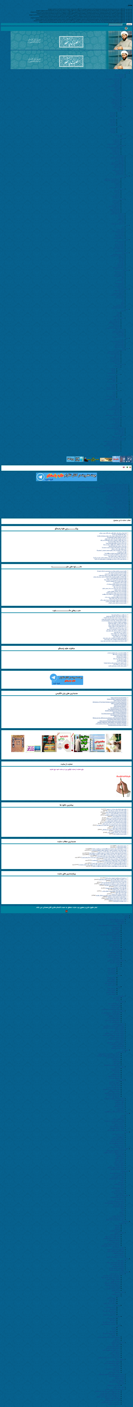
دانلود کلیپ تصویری (117, 1264)
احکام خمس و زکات (117, 1037)
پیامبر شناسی (119, 1067)
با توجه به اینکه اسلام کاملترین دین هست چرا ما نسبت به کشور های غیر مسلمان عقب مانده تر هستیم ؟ (103, 865)
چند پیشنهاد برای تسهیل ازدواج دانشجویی (118, 500)
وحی (122, 1115)
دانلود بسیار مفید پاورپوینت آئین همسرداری (116, 819)
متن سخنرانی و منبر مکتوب (114, 1389)
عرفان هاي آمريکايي (113, 1348)
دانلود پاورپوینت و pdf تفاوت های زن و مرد (116, 814)
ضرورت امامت (114, 1081)
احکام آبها (116, 998)
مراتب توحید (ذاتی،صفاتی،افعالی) (108, 1055)
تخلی (118, 964)
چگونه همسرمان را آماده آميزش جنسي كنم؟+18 (116, 885)
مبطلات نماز (115, 929)
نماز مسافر (116, 938)
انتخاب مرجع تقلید (113, 951)
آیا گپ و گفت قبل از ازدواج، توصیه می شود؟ (118, 512)
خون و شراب (115, 1007)
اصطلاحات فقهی (118, 1046)
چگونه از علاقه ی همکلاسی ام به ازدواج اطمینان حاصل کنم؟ (114, 491)
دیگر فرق (112, 1301)
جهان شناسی (119, 1102)
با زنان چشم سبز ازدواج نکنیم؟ (120, 901)
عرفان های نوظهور (117, 1342)
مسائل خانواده (115, 1231)
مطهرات (121, 996)
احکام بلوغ (116, 958)
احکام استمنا (111, 977)
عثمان (122, 1212)
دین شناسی (120, 1109)
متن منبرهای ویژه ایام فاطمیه (109, 1395)
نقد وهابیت (120, 1199)
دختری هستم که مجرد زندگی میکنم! (119, 513)
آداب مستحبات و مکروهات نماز (109, 925)
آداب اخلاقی (120, 1156)
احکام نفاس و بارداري (112, 1020)
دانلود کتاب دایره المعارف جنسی (119, 816)
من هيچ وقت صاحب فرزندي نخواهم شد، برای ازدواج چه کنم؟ (114, 486)
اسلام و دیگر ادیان (109, 1303)
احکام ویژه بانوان (118, 1011)
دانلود (126, 1258)
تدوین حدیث (120, 1136)
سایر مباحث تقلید (114, 957)
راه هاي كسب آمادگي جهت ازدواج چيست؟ (118, 497)
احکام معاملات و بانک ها (115, 1042)
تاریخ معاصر (120, 1190)
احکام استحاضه (114, 1018)
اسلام (118, 1296)
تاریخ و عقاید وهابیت (117, 1197)
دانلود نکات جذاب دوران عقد (120, 827)
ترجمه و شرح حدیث (117, 1141)
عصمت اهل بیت (114, 1096)
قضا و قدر (116, 1061)
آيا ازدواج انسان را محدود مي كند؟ (120, 493)
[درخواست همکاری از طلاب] (34, 751)
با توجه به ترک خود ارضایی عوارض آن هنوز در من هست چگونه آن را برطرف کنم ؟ (108, 853)
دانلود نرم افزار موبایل (116, 1268)
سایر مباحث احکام (117, 1048)
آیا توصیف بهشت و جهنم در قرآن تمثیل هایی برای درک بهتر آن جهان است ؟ (109, 863)
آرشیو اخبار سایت (118, 1380)
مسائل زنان (120, 1359)
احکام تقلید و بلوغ (118, 949)
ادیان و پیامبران (118, 1175)
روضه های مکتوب (113, 1404)
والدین (117, 1227)
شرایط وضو (111, 988)
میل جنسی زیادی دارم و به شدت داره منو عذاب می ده (114, 882)
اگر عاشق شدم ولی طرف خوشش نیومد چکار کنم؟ (117, 515)
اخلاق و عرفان (123, 1149)
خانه (126, 916)
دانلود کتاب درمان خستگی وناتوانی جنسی (117, 832)
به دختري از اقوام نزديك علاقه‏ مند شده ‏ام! (118, 494)
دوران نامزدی (115, 1242)
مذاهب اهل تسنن (118, 1206)
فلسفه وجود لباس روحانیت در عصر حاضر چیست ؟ (115, 859)
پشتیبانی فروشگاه (113, 1385)
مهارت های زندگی (117, 1247)
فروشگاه (121, 1383)
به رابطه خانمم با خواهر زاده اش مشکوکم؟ (117, 897)
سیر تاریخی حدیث (118, 1134)
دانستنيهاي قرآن (118, 1119)
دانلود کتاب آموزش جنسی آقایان (119, 828)
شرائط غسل (111, 981)
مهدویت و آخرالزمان (117, 1273)
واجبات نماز (116, 947)
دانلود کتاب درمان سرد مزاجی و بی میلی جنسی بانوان (114, 824)
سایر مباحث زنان (114, 1372)
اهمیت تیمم (112, 968)
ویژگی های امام (114, 1083)
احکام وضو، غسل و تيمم (115, 960)
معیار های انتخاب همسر (111, 1238)
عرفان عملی (119, 1160)
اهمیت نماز (116, 927)
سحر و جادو (116, 1355)
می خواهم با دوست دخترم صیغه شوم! (119, 506)
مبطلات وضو (111, 992)
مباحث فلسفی (119, 1106)
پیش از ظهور (115, 1281)
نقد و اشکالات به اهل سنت (115, 1219)
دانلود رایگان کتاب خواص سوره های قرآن (117, 811)
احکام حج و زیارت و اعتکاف (114, 1033)
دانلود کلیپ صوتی (118, 1266)
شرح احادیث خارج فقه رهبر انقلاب (108, 1396)
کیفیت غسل (111, 985)
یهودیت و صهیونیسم (109, 1324)
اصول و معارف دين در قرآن (114, 1121)
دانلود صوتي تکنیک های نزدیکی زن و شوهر (117, 809)
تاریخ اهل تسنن (119, 1204)
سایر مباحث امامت (113, 1095)
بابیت (114, 1329)
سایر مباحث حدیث (117, 1147)
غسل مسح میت (110, 983)
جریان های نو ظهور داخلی (111, 1350)
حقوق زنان (116, 1370)
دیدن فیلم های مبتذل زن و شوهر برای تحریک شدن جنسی (113, 884)
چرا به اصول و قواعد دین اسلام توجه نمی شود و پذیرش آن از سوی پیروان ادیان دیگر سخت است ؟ (104, 857)
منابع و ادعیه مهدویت (112, 1285)
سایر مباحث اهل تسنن (116, 1217)
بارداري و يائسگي (114, 1016)
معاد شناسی (119, 1104)
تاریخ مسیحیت (111, 1307)
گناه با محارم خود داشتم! (121, 892)
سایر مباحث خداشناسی (112, 1065)
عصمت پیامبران (114, 1078)
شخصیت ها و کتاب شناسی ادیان (109, 1337)
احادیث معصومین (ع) (116, 1143)
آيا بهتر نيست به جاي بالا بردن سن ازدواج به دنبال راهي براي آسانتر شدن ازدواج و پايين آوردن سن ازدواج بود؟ (103, 487)
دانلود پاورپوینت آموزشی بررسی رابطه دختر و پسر (115, 822)
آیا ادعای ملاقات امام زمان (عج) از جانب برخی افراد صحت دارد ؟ (112, 856)
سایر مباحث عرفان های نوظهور (109, 1357)
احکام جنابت (111, 979)
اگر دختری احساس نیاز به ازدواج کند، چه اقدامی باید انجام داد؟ (113, 488)
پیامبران (117, 1072)
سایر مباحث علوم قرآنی (115, 1130)
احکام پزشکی (119, 1029)
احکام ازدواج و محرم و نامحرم (113, 1027)
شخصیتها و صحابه (118, 1188)
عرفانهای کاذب (118, 1162)
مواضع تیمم (112, 972)
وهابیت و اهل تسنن (121, 1195)
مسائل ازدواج (119, 1232)
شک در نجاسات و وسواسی (110, 1009)
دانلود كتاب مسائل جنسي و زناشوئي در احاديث (116, 815)
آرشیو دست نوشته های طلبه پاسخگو (111, 1374)
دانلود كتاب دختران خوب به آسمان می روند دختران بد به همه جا (112, 825)
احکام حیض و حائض (113, 1014)
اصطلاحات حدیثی (118, 1137)
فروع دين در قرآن (118, 1122)
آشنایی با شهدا (119, 1193)
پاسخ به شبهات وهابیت (116, 1201)
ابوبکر (122, 1208)
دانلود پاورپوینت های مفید (115, 1262)
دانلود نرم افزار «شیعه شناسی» (120, 831)
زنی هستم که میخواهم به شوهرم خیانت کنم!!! (116, 878)
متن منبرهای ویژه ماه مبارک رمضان (107, 1391)
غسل (118, 975)
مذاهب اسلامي (119, 1184)
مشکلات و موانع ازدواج (112, 1244)
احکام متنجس (115, 1005)
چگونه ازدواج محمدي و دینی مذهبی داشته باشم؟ (117, 503)
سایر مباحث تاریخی (117, 1191)
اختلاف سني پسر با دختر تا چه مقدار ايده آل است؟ (116, 484)
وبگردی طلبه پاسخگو (116, 1381)
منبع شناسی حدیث (117, 1139)
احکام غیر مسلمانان (117, 1044)
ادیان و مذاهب (119, 1292)
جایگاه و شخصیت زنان (112, 1363)
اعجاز (122, 1117)
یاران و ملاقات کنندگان (112, 1283)
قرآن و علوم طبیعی (117, 1128)
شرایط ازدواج (115, 1234)
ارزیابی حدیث (119, 1145)
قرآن (126, 1113)
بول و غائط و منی (114, 1003)
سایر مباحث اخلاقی (117, 1169)
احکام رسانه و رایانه (117, 1031)
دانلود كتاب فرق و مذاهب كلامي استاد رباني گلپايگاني (114, 830)
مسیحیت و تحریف (109, 1314)
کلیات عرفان (119, 1154)
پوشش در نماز (115, 944)
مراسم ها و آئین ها (109, 1311)
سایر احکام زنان (114, 1022)
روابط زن (116, 1367)
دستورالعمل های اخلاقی (115, 1167)
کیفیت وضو (112, 990)
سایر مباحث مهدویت (113, 1288)
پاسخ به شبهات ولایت (122, 846)
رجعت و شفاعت (114, 1091)
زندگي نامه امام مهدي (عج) (110, 1277)
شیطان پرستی (115, 1354)
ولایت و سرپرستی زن (112, 1368)
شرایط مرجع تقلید (113, 955)
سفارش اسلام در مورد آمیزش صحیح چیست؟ (116, 898)
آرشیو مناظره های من (116, 1376)
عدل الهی (116, 1063)
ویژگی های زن (115, 1365)
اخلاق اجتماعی (119, 1163)
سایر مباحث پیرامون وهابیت (114, 1203)
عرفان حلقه (115, 1352)
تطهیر (118, 999)
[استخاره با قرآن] (106, 459)
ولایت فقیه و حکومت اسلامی (114, 1098)
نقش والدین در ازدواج (112, 1236)
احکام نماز (120, 923)
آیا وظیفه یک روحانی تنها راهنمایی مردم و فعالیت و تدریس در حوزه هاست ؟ (109, 860)
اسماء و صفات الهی (113, 1057)
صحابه (121, 1214)
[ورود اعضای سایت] (70, 459)
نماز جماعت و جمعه (113, 940)
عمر (122, 1210)
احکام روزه (120, 1040)
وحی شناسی (115, 1074)
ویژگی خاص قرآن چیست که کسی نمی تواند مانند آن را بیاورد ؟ (112, 852)
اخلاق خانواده (119, 1165)
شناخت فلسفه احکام (116, 919)
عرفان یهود (116, 1344)
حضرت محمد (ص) (117, 1177)
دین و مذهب (115, 1294)
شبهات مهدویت (114, 1286)
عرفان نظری (119, 1158)
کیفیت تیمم (112, 973)
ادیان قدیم (116, 1340)
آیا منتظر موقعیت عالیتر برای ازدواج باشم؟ (118, 510)
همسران (117, 1229)
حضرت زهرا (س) (114, 1087)
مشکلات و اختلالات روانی (115, 1251)
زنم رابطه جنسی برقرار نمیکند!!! (120, 890)
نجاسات (121, 1001)
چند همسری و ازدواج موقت (110, 1245)
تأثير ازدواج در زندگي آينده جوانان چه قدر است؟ (117, 496)
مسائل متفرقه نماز (113, 932)
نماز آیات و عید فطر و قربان (110, 934)
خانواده (121, 1223)
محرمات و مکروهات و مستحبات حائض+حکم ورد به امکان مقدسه (111, 895)
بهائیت (117, 1326)
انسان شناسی (119, 1100)
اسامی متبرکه (115, 962)
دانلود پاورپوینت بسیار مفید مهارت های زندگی (116, 812)
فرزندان (117, 1225)
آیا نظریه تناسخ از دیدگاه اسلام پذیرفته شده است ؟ (115, 862)
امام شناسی (119, 1080)
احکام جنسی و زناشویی (116, 1039)
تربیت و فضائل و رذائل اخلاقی (113, 1152)
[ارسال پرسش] (126, 459)
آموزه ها (113, 1309)
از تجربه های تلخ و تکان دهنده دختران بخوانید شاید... (114, 891)
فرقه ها (113, 1313)
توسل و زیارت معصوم (112, 1093)
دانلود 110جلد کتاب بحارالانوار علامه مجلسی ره (116, 821)
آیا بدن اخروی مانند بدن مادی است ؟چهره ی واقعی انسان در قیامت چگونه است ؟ (108, 854)
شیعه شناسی (111, 1298)
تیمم (118, 966)
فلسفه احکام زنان (117, 921)
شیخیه (113, 1327)
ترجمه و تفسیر (119, 1124)
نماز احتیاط (116, 936)
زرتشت (117, 1339)
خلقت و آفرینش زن (113, 1361)
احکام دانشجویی (118, 1024)
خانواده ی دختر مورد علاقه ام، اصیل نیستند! (118, 509)
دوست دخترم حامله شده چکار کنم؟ (119, 881)
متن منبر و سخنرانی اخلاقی (110, 1402)
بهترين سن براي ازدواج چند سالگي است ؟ (118, 516)
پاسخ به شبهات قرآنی (116, 1126)
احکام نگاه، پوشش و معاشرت (113, 1026)
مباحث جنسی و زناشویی (115, 1249)
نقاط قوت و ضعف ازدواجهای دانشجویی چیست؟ (117, 501)
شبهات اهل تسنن (118, 1216)
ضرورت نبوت (115, 1068)
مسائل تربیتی (119, 1255)
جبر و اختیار (116, 1059)
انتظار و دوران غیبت (113, 1279)
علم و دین (120, 1108)
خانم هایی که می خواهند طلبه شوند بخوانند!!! (116, 888)
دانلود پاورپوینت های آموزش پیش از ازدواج (117, 818)
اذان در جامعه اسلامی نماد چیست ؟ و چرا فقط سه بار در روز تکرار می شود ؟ (109, 849)
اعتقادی (125, 1050)
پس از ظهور (115, 1290)
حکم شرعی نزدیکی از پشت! (120, 887)
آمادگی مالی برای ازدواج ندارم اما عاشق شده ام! (117, 499)
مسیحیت (117, 1305)
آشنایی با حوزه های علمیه (115, 1257)
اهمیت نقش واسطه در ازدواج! (121, 507)
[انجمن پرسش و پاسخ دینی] (121, 751)
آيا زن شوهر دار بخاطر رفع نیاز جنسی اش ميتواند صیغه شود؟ (113, 879)
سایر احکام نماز (114, 945)
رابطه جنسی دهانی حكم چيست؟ (119, 894)
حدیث (126, 1132)
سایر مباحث (124, 1272)
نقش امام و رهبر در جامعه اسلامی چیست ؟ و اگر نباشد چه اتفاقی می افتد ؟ (109, 866)
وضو (118, 986)
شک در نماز (116, 931)
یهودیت (117, 1316)
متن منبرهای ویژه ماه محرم (110, 1393)
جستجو (129, 24)
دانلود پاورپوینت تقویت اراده (120, 834)
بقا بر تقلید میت (114, 953)
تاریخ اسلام (124, 1171)
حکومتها (121, 1182)
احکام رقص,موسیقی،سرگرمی (113, 1035)
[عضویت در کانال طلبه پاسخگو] (66, 685)
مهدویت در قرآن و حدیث (111, 1275)
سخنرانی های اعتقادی (112, 1398)
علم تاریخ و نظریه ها (117, 1173)
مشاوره (125, 1221)
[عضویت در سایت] (79, 459)
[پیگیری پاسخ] (116, 459)
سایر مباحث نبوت (114, 1076)
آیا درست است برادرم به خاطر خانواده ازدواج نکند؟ (116, 490)
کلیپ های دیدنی (118, 1387)
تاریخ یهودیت (111, 1318)
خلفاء (122, 1180)
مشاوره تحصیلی (118, 1253)
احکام (126, 918)
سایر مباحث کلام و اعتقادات (114, 1111)
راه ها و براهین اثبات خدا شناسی (109, 1054)
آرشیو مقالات (119, 1378)
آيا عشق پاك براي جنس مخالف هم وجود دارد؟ (117, 504)
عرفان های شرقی (113, 1346)
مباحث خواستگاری (113, 1240)
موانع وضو (112, 994)
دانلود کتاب (120, 1260)
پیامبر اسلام (116, 1070)
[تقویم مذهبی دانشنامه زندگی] (65, 751)
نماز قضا (117, 942)
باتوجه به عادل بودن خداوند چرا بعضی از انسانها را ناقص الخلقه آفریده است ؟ (109, 850)
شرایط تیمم (111, 970)
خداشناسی (120, 1052)
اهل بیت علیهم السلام (116, 1178)
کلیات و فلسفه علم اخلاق (115, 1150)
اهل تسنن (112, 1299)
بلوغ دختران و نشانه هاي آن (110, 1013)
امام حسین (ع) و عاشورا (111, 1089)
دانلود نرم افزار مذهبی (116, 1270)
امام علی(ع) (115, 1085)
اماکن (122, 1186)
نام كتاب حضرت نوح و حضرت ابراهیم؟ (118, 900)
